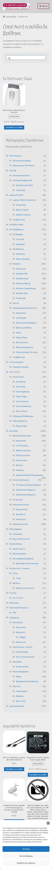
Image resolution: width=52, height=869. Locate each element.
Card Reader (21, 318)
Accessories (21, 205)
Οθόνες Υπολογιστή (24, 347)
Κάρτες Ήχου (21, 337)
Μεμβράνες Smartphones (27, 681)
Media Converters (23, 450)
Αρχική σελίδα (11, 16)
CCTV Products (22, 445)
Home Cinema (19, 548)
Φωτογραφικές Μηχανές (23, 558)
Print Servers (21, 460)
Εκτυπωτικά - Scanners (19, 568)
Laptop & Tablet (16, 195)
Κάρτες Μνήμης (23, 259)
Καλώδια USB (22, 273)
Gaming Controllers (24, 185)
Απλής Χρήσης (22, 652)
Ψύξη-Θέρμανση (20, 421)
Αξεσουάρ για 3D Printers (23, 165)
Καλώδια (16, 263)
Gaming (12, 170)
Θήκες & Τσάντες (23, 214)
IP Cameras (17, 499)
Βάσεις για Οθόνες (24, 327)
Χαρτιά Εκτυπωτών (21, 539)
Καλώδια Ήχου (22, 278)
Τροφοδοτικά (19, 219)
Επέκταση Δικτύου (21, 504)
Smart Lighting (22, 391)
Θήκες (18, 676)
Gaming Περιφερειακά (22, 180)
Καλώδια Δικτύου (20, 524)
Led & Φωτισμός (16, 224)
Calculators (18, 534)
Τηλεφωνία (14, 617)
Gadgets (22, 637)
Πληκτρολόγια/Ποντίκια (26, 352)
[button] (48, 823)
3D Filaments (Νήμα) (22, 160)
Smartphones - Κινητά (22, 647)
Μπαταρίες (14, 602)
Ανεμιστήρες (21, 426)
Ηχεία (18, 332)
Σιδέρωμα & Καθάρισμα (23, 416)
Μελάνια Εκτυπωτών (25, 588)
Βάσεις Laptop (22, 209)
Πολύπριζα (20, 298)
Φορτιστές (20, 701)
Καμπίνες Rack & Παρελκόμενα (29, 475)
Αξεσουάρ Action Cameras (27, 563)
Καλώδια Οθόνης (23, 283)
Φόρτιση (16, 686)
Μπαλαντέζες (22, 293)
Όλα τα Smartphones (25, 656)
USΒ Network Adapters (26, 494)
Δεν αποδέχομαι (26, 856)
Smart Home (18, 377)
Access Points (22, 509)
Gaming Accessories (21, 175)
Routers (19, 465)
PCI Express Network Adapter (28, 485)
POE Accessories (23, 455)
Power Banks (21, 691)
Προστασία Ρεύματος (18, 607)
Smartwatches (22, 666)
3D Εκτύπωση (15, 155)
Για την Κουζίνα (16, 362)
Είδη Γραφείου (15, 529)
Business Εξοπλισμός (22, 435)
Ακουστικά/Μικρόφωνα (26, 322)
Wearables (17, 661)
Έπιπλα (12, 593)
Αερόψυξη (20, 244)
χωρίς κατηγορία (16, 706)
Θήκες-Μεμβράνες (21, 671)
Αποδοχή (26, 849)
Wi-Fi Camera (21, 411)
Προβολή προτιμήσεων (26, 863)
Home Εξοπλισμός (21, 480)
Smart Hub (20, 386)
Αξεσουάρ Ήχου (19, 553)
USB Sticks (20, 254)
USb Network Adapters (25, 490)
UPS (14, 612)
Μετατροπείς (22, 342)
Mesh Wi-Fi (20, 514)
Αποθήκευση (18, 249)
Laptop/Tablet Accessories (24, 200)
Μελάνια (16, 583)
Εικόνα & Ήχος (15, 544)
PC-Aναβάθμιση (16, 229)
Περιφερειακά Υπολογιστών (25, 308)
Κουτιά (16, 303)
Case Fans (20, 239)
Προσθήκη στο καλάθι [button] (14, 127)
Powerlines (21, 519)
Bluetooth (20, 632)
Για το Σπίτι (14, 372)
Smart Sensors (22, 401)
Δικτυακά (13, 431)
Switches (20, 470)
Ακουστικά (20, 642)
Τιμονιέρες (20, 190)
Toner (15, 573)
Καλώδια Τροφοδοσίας (26, 288)
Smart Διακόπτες (23, 406)
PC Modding (18, 234)
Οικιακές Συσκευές (21, 367)
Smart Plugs (21, 396)
